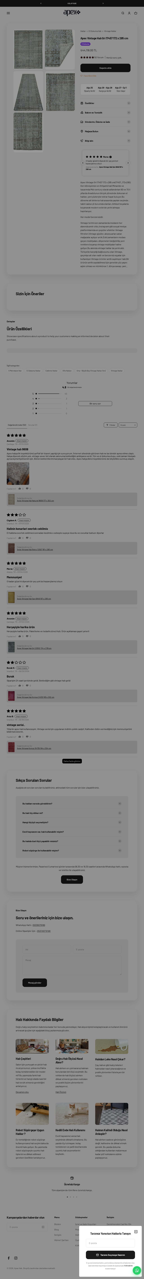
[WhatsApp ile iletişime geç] (137, 1270)
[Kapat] (136, 1231)
